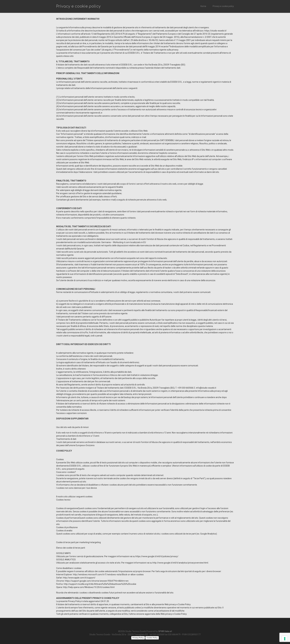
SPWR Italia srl (165, 631)
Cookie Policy (152, 638)
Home (203, 6)
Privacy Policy (138, 638)
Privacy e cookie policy (223, 6)
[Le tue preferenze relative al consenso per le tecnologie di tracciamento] (285, 639)
